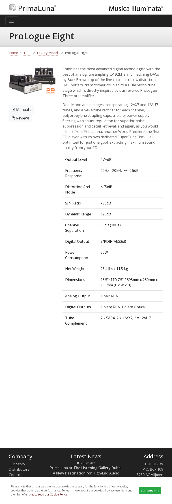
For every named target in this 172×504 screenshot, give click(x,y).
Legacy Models (48, 53)
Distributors (19, 469)
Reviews (22, 118)
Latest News (86, 456)
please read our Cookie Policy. (48, 494)
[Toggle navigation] (11, 20)
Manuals (23, 109)
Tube (27, 53)
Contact (15, 474)
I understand (150, 491)
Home (13, 53)
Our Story (17, 463)
